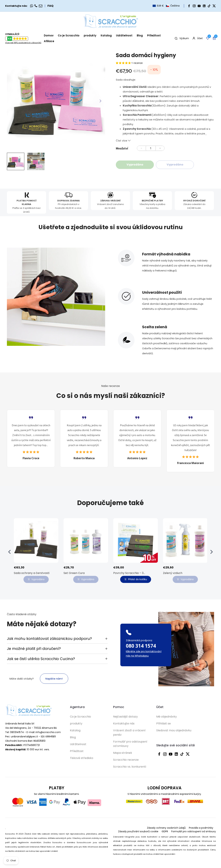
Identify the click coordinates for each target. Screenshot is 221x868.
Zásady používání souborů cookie (138, 831)
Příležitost (77, 751)
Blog (73, 737)
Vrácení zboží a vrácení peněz (129, 732)
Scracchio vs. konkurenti (129, 767)
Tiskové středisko (81, 758)
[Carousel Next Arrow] (100, 101)
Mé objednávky (166, 717)
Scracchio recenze (126, 760)
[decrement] (141, 148)
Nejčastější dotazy (125, 717)
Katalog (75, 730)
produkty (76, 723)
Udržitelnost (78, 744)
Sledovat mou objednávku (173, 730)
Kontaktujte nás (123, 723)
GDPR (165, 831)
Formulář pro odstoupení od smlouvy (130, 744)
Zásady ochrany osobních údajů (166, 828)
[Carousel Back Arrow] (9, 552)
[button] (166, 6)
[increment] (160, 148)
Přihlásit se (163, 723)
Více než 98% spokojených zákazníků (23, 42)
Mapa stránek (122, 753)
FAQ (50, 5)
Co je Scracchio (80, 717)
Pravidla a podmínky (201, 828)
